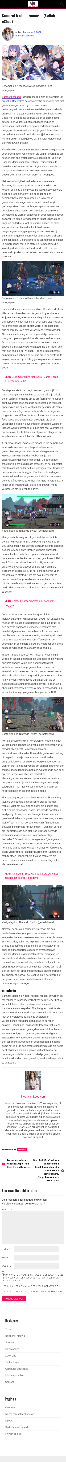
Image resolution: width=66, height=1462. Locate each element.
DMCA (8, 1420)
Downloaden (12, 1349)
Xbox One (10, 1355)
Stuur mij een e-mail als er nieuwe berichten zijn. (33, 1292)
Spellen (22, 1149)
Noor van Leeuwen (24, 35)
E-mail (6, 1257)
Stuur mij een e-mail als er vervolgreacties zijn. (33, 1286)
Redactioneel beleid (16, 1427)
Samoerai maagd (11, 96)
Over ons (10, 1407)
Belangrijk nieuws (15, 1335)
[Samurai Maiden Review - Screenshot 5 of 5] (33, 902)
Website (6, 1266)
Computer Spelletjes (16, 1368)
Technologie (12, 1362)
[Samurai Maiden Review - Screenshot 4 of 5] (33, 714)
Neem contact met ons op (19, 1414)
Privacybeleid (13, 1433)
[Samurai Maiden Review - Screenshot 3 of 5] (33, 511)
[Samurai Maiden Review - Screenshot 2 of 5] (33, 278)
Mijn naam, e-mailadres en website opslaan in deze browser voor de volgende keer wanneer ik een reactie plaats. (33, 1278)
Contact (9, 1381)
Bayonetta (24, 411)
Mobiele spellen (14, 1375)
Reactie (7, 1209)
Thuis (8, 1329)
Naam (6, 1249)
